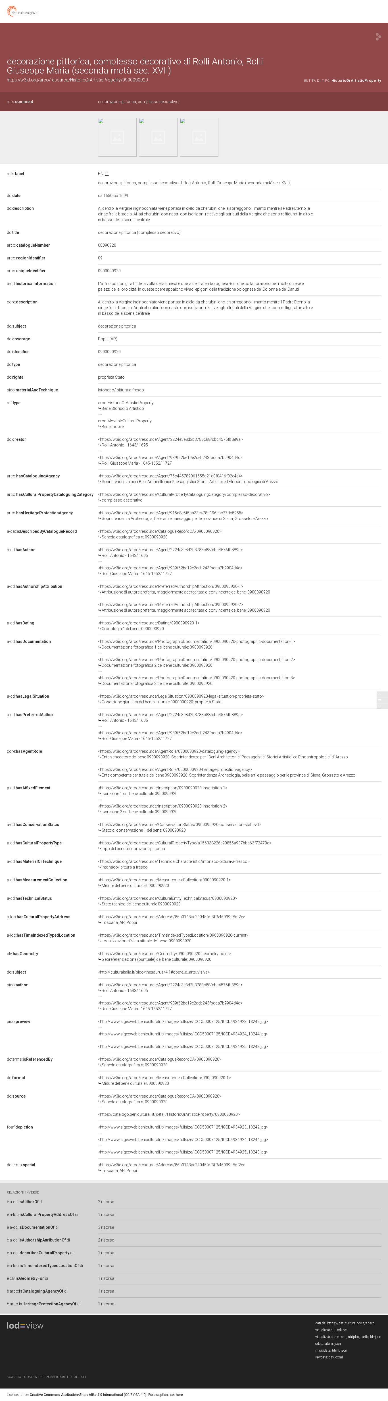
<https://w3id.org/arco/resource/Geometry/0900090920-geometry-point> (164, 956)
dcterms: (30, 1059)
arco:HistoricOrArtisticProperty (126, 405)
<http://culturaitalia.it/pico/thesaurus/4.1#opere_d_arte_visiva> (154, 972)
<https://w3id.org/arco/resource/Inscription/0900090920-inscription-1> (163, 791)
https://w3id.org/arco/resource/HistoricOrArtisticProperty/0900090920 (77, 80)
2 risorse (106, 1201)
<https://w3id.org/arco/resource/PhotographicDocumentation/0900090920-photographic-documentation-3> (196, 681)
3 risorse (106, 1227)
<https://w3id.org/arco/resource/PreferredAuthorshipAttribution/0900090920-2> (184, 607)
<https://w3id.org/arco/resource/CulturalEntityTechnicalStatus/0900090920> (167, 901)
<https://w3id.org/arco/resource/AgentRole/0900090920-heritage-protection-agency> (226, 772)
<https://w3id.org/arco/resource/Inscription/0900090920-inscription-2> (163, 809)
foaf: (20, 1127)
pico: (32, 390)
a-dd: (28, 788)
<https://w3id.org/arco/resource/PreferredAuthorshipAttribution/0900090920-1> (184, 589)
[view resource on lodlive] (378, 37)
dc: (13, 195)
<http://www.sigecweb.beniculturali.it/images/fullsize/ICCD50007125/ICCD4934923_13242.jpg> (183, 1021)
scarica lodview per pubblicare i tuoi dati (46, 1377)
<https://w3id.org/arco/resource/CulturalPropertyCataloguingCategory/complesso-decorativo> (184, 497)
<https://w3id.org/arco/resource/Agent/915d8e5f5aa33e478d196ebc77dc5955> (183, 516)
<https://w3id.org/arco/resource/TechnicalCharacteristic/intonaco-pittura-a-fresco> (174, 864)
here (179, 1395)
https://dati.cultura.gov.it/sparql (351, 1323)
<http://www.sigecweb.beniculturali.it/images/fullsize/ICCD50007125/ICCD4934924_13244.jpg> (183, 1034)
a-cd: (31, 283)
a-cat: (42, 531)
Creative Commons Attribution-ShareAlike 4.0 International (76, 1395)
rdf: (13, 402)
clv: (22, 953)
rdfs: (20, 101)
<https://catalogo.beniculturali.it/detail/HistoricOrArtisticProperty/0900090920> (169, 1114)
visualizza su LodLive (331, 1330)
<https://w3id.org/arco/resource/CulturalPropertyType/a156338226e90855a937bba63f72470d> (185, 846)
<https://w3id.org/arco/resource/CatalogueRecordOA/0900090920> (160, 534)
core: (22, 302)
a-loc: (38, 917)
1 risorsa (106, 1214)
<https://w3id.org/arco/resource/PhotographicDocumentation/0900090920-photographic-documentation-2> (196, 662)
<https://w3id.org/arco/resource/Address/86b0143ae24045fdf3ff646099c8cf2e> (171, 920)
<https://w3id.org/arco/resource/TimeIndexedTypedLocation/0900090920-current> (173, 938)
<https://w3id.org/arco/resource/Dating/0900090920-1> (149, 626)
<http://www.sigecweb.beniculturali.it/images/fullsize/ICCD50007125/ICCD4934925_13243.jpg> (183, 1046)
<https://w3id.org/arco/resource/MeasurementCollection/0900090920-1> (164, 883)
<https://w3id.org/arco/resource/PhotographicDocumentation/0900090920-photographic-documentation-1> (196, 644)
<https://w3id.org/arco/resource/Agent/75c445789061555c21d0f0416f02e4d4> (188, 479)
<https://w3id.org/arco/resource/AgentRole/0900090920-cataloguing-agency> (223, 754)
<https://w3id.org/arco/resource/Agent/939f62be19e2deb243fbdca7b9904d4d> (170, 460)
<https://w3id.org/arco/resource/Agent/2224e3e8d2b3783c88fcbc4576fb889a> (170, 442)
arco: (28, 245)
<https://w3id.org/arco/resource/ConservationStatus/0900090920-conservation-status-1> (180, 827)
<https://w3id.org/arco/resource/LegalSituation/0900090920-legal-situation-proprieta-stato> (181, 699)
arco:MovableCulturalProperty (125, 424)
